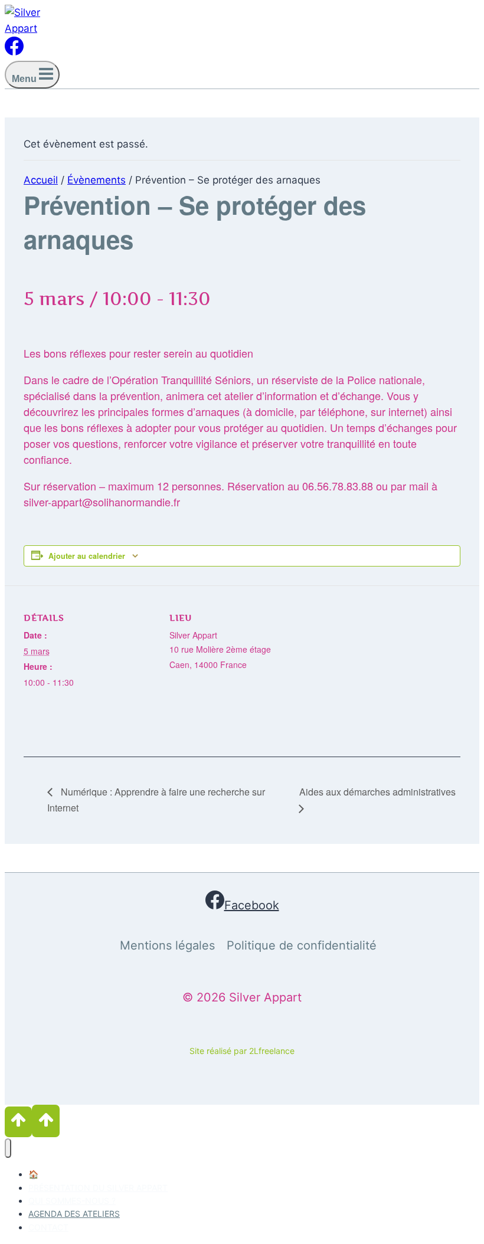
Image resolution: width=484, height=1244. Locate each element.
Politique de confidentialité (302, 945)
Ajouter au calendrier (86, 556)
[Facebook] (14, 52)
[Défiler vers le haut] (18, 1121)
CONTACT (48, 1227)
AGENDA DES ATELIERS (74, 1214)
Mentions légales (167, 945)
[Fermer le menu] (8, 1148)
